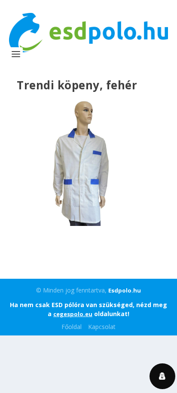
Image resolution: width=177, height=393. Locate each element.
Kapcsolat (102, 327)
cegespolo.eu (72, 314)
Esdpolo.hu (124, 290)
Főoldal (71, 327)
